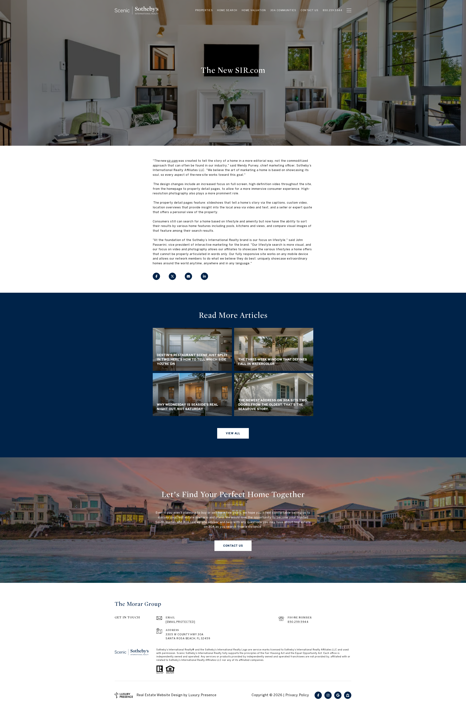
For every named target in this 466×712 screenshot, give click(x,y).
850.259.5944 (298, 621)
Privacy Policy (297, 695)
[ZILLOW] (347, 695)
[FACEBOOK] (318, 695)
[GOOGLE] (337, 695)
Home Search (227, 10)
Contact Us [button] (233, 545)
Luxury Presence (202, 695)
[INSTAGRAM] (328, 695)
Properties (204, 10)
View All (233, 433)
